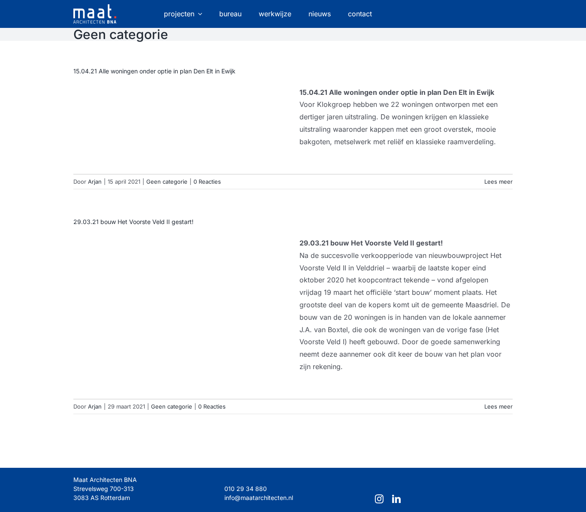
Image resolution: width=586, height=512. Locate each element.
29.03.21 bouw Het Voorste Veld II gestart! (133, 221)
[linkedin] (396, 499)
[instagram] (379, 499)
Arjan (95, 181)
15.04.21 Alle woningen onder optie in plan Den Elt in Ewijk (154, 71)
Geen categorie (166, 181)
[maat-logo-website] (94, 7)
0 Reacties (207, 181)
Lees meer (498, 181)
